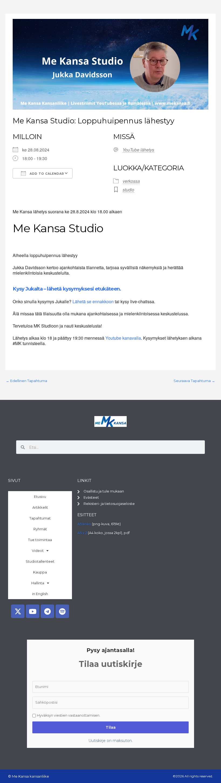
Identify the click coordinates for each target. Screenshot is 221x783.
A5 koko (84, 524)
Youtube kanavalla (123, 338)
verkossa (131, 181)
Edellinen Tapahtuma (26, 381)
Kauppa (40, 572)
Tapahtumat (40, 518)
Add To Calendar (46, 174)
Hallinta (37, 583)
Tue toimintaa (40, 540)
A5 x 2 (82, 533)
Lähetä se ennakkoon (93, 301)
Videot (38, 550)
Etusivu (40, 496)
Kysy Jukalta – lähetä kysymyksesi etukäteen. (67, 289)
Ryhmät (40, 529)
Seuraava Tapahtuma (194, 381)
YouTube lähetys (138, 150)
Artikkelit (40, 507)
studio (128, 190)
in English (40, 594)
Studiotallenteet (40, 561)
